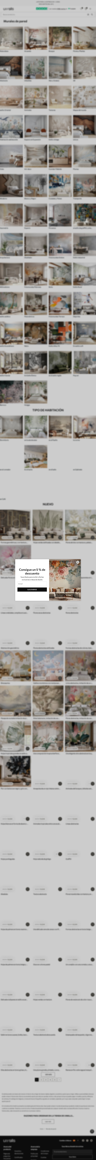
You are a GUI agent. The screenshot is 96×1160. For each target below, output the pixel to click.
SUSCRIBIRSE (32, 589)
